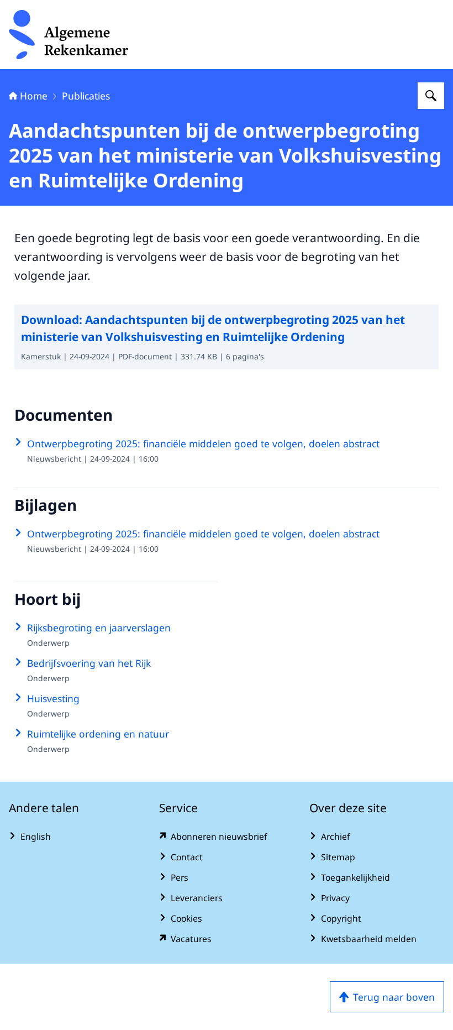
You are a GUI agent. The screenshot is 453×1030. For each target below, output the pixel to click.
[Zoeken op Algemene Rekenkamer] (431, 95)
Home (34, 95)
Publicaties (86, 95)
